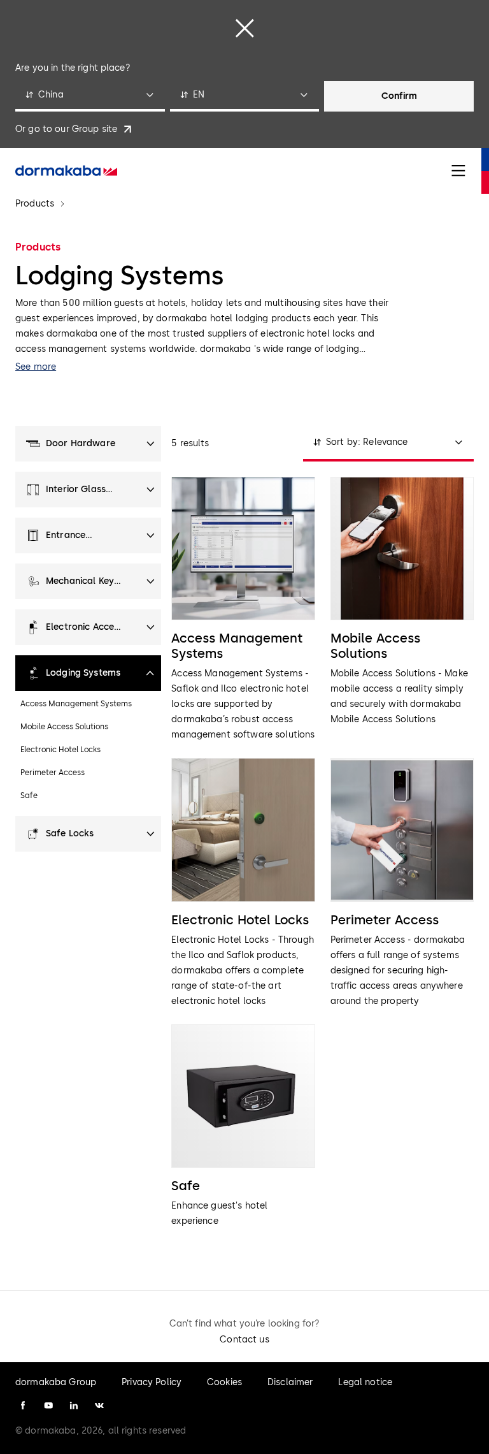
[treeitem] (88, 444)
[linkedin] (73, 1405)
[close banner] (244, 28)
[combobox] (90, 96)
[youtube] (48, 1405)
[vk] (99, 1405)
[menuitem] (66, 170)
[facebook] (22, 1405)
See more (35, 366)
